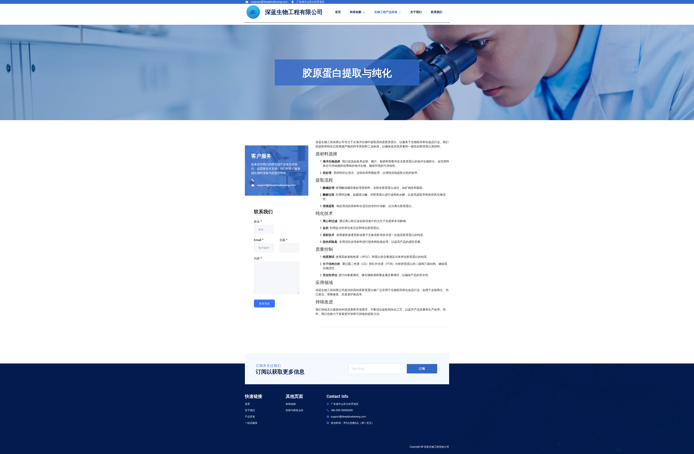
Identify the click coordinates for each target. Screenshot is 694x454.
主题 (283, 240)
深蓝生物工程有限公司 (294, 12)
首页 (338, 12)
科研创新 (355, 12)
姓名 (258, 221)
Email (259, 240)
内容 (258, 258)
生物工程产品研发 (385, 12)
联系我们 (436, 12)
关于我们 (416, 12)
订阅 (422, 368)
